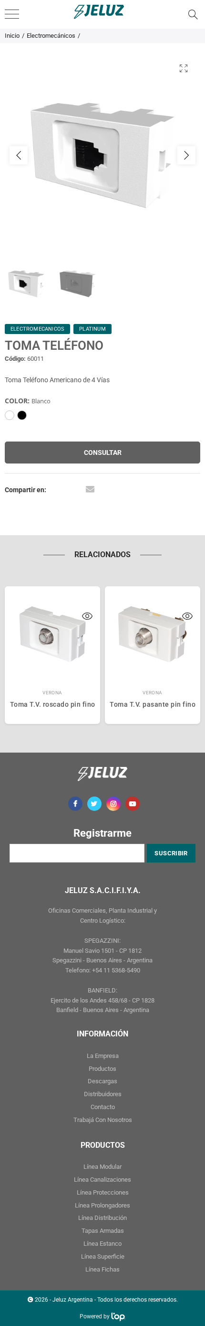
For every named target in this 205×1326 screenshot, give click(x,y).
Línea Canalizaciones (102, 1179)
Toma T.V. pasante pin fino (152, 704)
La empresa (103, 1055)
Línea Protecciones (103, 1192)
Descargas (102, 1081)
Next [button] (186, 155)
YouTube (132, 804)
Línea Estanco (102, 1243)
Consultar (103, 452)
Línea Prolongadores (102, 1205)
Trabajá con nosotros (102, 1119)
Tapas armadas (103, 1230)
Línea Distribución (102, 1217)
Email (90, 489)
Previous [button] (19, 155)
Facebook (75, 804)
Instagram (113, 804)
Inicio (12, 35)
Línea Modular (102, 1166)
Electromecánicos (51, 35)
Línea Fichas (102, 1269)
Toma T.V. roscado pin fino (52, 704)
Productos (102, 1068)
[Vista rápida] (87, 617)
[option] (102, 155)
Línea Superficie (102, 1256)
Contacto (103, 1106)
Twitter (94, 804)
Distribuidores (103, 1094)
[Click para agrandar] (183, 68)
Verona (52, 692)
